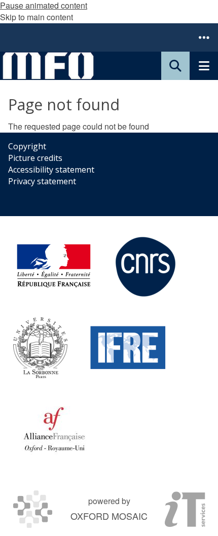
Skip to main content (36, 17)
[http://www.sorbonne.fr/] (40, 347)
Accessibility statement (51, 169)
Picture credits (35, 157)
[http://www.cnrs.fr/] (145, 266)
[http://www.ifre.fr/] (128, 347)
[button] (204, 37)
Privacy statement (42, 181)
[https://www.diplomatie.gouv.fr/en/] (53, 266)
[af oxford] (54, 428)
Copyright (27, 146)
